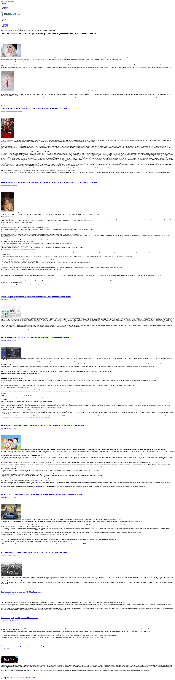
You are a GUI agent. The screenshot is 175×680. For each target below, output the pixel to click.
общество (3, 105)
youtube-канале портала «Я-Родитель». (41, 480)
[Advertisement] (87, 40)
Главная (5, 3)
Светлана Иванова (5, 37)
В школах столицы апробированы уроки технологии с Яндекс (24, 646)
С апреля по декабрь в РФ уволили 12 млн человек (19, 618)
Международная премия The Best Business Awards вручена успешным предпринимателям (34, 108)
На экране (5, 24)
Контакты (5, 6)
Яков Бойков (3, 185)
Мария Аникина (4, 594)
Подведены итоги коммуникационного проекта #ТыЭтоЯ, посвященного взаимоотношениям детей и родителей (42, 425)
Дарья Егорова (4, 111)
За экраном (5, 22)
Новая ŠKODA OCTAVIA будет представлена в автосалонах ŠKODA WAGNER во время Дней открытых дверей (42, 494)
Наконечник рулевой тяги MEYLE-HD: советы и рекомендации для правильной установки (35, 337)
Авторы (5, 4)
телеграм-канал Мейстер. (11, 605)
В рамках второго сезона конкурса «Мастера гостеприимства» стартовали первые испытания (36, 297)
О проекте (5, 8)
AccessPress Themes (30, 677)
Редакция (5, 7)
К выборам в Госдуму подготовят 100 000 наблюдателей (21, 592)
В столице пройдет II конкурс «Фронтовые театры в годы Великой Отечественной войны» (34, 552)
